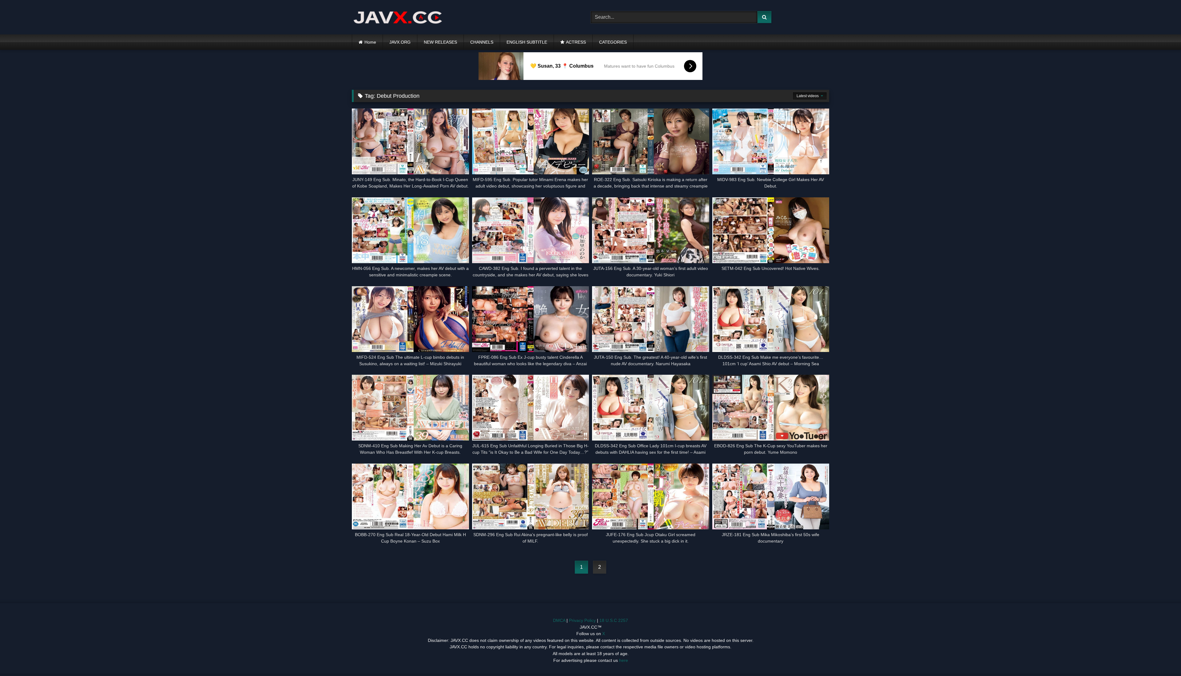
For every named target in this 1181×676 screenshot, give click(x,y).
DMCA (559, 620)
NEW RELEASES (440, 42)
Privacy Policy (582, 620)
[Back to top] (1162, 658)
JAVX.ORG (400, 42)
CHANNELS (481, 42)
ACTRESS (576, 42)
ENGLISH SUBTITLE (527, 42)
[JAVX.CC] (398, 17)
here (623, 660)
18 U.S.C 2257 (613, 620)
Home (370, 42)
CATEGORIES (613, 42)
